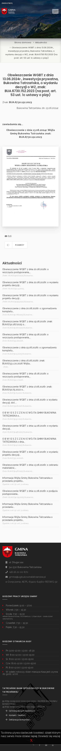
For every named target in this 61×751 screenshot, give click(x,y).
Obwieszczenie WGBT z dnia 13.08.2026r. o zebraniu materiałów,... (30, 466)
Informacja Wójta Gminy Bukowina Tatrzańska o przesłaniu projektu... (27, 479)
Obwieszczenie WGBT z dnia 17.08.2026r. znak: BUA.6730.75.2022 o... (27, 388)
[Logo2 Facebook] (39, 745)
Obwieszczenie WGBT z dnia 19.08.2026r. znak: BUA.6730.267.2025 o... (27, 323)
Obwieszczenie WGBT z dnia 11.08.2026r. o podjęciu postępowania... (30, 492)
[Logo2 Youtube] (53, 745)
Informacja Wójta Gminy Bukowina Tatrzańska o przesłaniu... (27, 505)
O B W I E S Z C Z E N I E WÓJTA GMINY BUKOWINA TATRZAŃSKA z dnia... (29, 440)
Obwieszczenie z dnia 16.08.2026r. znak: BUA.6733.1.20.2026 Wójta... (23, 362)
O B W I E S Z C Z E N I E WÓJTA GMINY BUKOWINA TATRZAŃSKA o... (29, 414)
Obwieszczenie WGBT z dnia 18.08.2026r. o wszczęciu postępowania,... (25, 375)
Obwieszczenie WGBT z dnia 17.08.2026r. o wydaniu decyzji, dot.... (29, 401)
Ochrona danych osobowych (22, 711)
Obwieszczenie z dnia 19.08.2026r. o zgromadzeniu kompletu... (29, 349)
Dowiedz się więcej (49, 736)
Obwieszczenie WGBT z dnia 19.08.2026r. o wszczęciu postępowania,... (25, 336)
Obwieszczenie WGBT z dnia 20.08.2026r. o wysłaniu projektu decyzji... (30, 284)
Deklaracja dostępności (19, 719)
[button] (16, 245)
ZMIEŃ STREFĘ (7, 3)
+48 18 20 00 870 (18, 572)
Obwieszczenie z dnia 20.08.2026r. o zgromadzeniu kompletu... (29, 310)
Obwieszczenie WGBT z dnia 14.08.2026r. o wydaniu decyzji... (30, 427)
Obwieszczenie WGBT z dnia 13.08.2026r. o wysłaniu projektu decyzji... (30, 453)
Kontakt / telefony (17, 715)
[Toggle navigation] (55, 11)
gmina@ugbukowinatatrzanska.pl (27, 577)
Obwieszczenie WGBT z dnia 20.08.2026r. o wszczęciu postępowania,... (25, 271)
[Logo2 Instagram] (46, 745)
